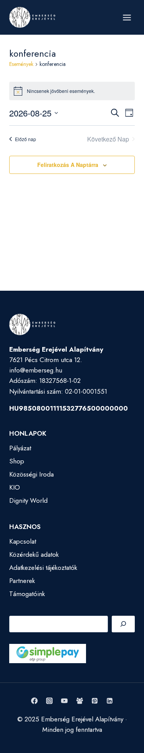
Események (21, 64)
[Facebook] (34, 701)
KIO (14, 487)
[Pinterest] (94, 701)
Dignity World (28, 500)
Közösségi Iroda (31, 474)
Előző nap (25, 139)
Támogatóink (27, 593)
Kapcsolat (22, 541)
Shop (16, 461)
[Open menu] (127, 17)
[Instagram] (49, 701)
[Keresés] (123, 624)
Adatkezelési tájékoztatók (43, 567)
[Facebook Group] (79, 701)
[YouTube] (64, 701)
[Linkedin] (109, 701)
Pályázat (20, 448)
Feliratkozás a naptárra (67, 164)
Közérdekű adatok (34, 554)
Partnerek (22, 580)
